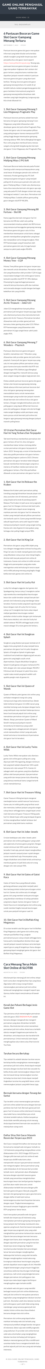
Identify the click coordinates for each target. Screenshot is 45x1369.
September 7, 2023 (11, 45)
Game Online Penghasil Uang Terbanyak (22, 6)
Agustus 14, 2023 (10, 972)
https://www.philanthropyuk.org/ (17, 63)
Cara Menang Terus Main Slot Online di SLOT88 (20, 966)
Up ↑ (23, 1364)
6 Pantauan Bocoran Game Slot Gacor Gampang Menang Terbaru (21, 37)
